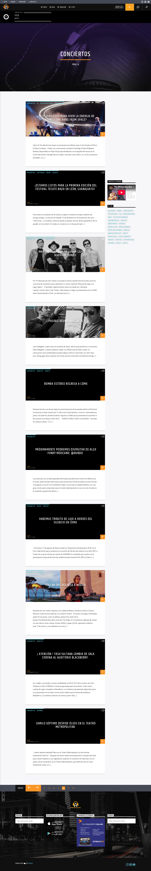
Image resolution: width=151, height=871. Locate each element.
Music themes (124, 227)
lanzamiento (113, 220)
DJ (37, 103)
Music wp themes (115, 230)
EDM (109, 217)
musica (122, 223)
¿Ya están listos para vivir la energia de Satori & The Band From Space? (66, 118)
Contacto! (33, 2)
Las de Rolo (50, 239)
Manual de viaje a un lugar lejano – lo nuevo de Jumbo (66, 253)
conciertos (128, 211)
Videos (13, 2)
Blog (53, 7)
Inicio (45, 7)
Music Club (112, 227)
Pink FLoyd (112, 236)
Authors (111, 211)
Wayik (30, 863)
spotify (119, 240)
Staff (5, 2)
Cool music (112, 214)
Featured (40, 239)
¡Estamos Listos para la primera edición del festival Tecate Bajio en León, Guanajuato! (66, 187)
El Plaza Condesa (120, 217)
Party (125, 233)
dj (120, 214)
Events (47, 371)
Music (48, 173)
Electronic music (46, 103)
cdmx (119, 211)
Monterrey (112, 223)
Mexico (124, 220)
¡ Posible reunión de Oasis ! (66, 321)
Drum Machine (128, 214)
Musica (55, 173)
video (118, 243)
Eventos (40, 371)
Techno (111, 243)
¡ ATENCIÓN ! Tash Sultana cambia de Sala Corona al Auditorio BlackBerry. (66, 655)
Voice (125, 243)
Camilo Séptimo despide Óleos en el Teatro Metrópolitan (66, 725)
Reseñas (40, 710)
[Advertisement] (122, 137)
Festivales (41, 173)
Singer (111, 240)
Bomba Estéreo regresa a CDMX (66, 383)
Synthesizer (129, 240)
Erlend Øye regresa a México (66, 585)
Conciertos (31, 103)
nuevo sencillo (114, 233)
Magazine (23, 2)
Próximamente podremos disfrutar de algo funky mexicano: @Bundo (65, 451)
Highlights (59, 103)
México (127, 230)
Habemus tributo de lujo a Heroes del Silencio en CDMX (65, 520)
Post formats (124, 236)
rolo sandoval (31, 268)
